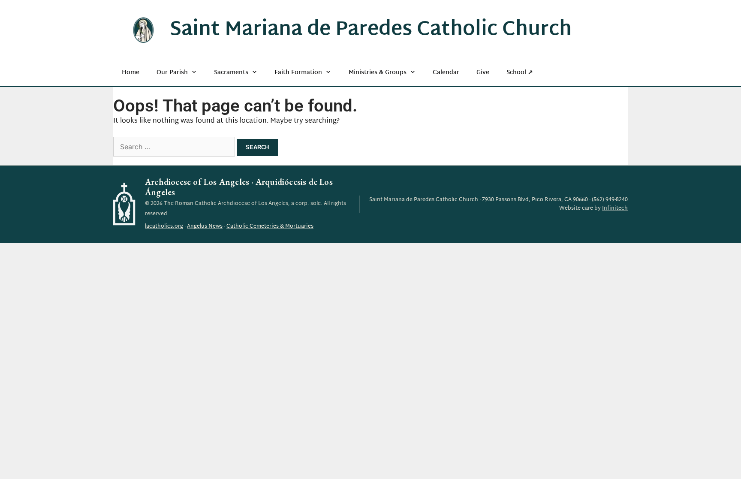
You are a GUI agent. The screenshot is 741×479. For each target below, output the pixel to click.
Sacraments (231, 72)
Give (482, 72)
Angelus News (205, 226)
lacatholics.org (164, 226)
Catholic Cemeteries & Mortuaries (269, 226)
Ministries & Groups (378, 72)
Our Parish (172, 72)
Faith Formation (298, 72)
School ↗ (519, 72)
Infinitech (615, 208)
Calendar (446, 72)
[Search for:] (175, 148)
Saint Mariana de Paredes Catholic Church (371, 30)
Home (130, 72)
